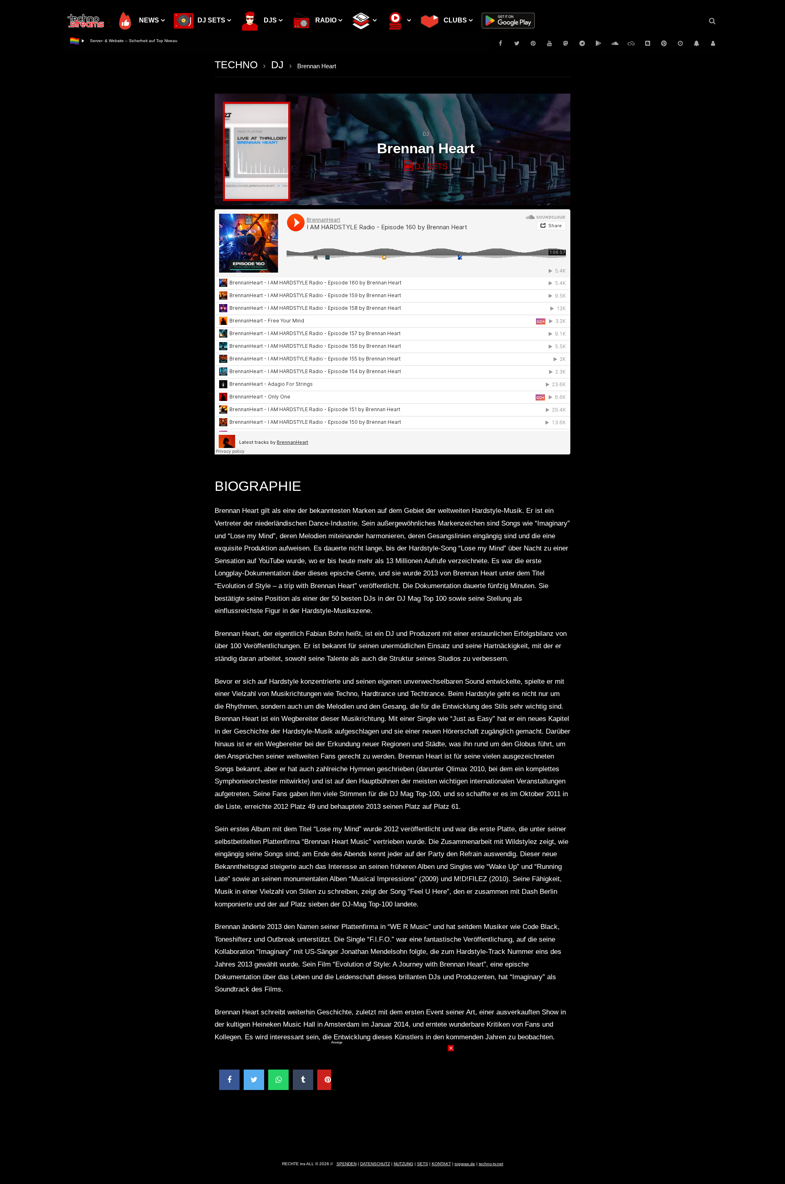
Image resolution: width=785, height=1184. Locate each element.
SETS (422, 1164)
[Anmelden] (713, 43)
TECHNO (236, 64)
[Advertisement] (392, 1096)
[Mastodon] (566, 43)
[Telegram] (582, 43)
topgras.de (465, 1164)
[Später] (680, 43)
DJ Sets (431, 166)
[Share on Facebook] (229, 1080)
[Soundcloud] (615, 43)
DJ (277, 64)
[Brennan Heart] (256, 151)
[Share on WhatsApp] (278, 1080)
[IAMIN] (664, 43)
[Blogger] (647, 43)
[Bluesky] (631, 43)
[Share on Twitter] (254, 1080)
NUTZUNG (403, 1164)
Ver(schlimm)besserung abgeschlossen (126, 40)
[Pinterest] (533, 43)
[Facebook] (500, 43)
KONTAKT (441, 1164)
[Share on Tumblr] (303, 1080)
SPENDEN (346, 1164)
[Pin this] (327, 1080)
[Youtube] (549, 43)
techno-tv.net (491, 1164)
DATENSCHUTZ (375, 1164)
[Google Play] (598, 43)
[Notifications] (697, 43)
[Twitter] (517, 43)
